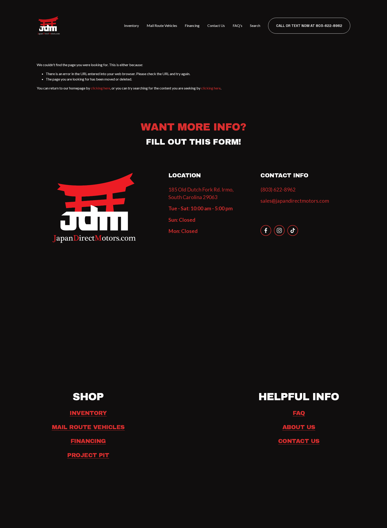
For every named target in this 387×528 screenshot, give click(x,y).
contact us (299, 441)
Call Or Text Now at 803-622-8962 (309, 25)
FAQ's (237, 25)
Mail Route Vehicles (162, 25)
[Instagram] (279, 230)
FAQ (299, 413)
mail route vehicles (88, 427)
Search (255, 25)
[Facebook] (265, 230)
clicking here (100, 88)
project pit (88, 455)
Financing (192, 25)
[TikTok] (292, 230)
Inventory (131, 25)
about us (298, 427)
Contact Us (216, 25)
